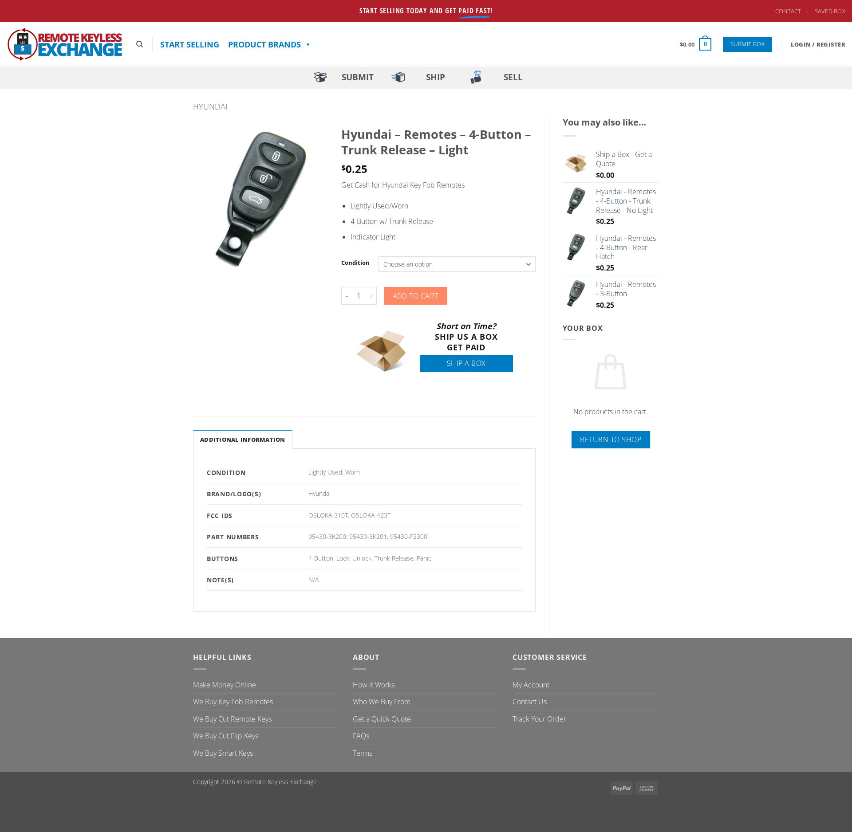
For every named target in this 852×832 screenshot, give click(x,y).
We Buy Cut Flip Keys (225, 736)
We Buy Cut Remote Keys (232, 719)
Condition (355, 263)
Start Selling (189, 44)
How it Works (373, 685)
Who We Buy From (381, 701)
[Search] (139, 44)
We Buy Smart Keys (223, 753)
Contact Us (530, 701)
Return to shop (610, 439)
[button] (695, 44)
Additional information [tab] (242, 439)
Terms (362, 753)
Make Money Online (224, 685)
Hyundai (210, 106)
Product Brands (264, 44)
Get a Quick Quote (382, 719)
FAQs (361, 736)
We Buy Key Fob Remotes (233, 701)
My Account (531, 685)
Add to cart (415, 296)
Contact (788, 11)
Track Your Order (539, 719)
